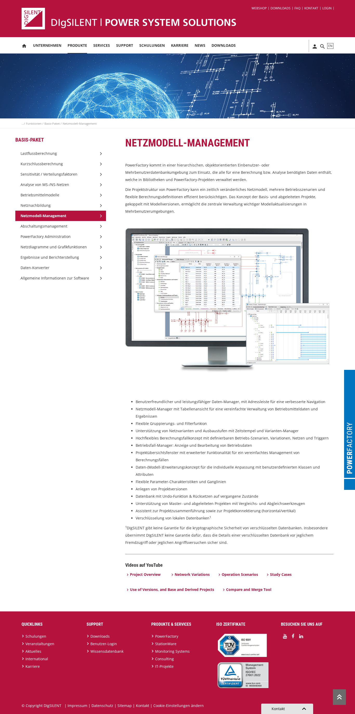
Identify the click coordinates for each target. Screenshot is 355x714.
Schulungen (152, 45)
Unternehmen (47, 45)
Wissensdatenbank (106, 651)
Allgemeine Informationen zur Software (55, 278)
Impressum (77, 705)
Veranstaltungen (39, 643)
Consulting (164, 658)
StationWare (165, 643)
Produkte (77, 45)
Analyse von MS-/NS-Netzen (45, 184)
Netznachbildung (36, 205)
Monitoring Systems (172, 651)
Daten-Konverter (35, 267)
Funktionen (34, 123)
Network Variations (192, 574)
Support (124, 45)
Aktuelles (33, 651)
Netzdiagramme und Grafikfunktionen (54, 246)
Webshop (259, 8)
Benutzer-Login (103, 643)
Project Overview (145, 574)
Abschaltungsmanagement (44, 226)
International (36, 658)
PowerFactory (166, 636)
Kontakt (311, 8)
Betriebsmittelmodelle (40, 194)
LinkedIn (301, 636)
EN (330, 46)
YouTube (285, 636)
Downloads (281, 8)
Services (101, 45)
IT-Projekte (164, 666)
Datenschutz (102, 705)
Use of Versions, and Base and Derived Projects (172, 589)
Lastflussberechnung (39, 153)
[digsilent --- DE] (181, 18)
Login (327, 8)
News (200, 45)
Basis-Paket (52, 123)
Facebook (293, 636)
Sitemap (124, 705)
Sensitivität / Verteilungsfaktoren (49, 174)
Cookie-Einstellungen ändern (178, 705)
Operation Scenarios (240, 574)
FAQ (297, 8)
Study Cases (281, 574)
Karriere (179, 45)
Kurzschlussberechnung (42, 163)
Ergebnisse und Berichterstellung (50, 257)
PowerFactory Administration (46, 236)
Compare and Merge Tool (248, 589)
